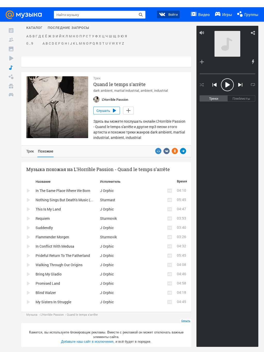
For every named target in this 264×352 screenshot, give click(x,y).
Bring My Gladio (49, 274)
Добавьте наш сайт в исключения (87, 341)
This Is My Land (48, 209)
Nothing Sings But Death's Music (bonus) (69, 199)
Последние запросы (68, 28)
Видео (203, 14)
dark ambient (103, 90)
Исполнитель (110, 181)
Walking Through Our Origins (59, 264)
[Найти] (140, 15)
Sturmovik (108, 218)
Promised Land (48, 283)
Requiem (43, 218)
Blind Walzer (46, 292)
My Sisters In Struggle (53, 301)
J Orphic (107, 190)
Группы (250, 14)
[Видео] (11, 58)
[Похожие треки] (253, 62)
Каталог (34, 28)
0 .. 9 (29, 43)
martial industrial (126, 90)
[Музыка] (11, 67)
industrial (161, 90)
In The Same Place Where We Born (63, 190)
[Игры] (11, 95)
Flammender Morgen (52, 236)
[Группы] (11, 76)
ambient (147, 90)
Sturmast (107, 199)
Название (43, 181)
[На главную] (26, 15)
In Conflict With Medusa (55, 246)
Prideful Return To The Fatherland (63, 255)
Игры (226, 14)
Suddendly (44, 227)
